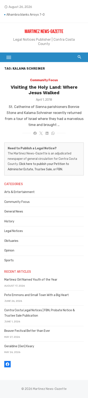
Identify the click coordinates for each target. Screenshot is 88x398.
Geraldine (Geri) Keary (19, 346)
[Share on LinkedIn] (47, 133)
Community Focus (44, 80)
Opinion (9, 250)
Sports (9, 260)
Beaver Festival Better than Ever (27, 331)
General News (13, 211)
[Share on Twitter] (41, 133)
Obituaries (11, 241)
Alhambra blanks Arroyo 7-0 (25, 15)
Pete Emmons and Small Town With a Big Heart (36, 295)
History (9, 221)
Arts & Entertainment (19, 192)
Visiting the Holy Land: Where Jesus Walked (44, 89)
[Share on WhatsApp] (53, 133)
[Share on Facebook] (35, 133)
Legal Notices (13, 231)
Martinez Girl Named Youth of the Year (30, 279)
